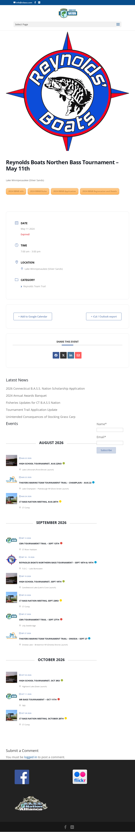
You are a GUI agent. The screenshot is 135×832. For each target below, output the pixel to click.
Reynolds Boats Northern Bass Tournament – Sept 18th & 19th (56, 562)
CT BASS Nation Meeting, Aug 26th (38, 501)
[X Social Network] (63, 355)
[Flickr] (39, 2)
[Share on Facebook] (56, 355)
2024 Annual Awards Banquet (26, 396)
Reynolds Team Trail (34, 286)
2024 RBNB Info (16, 191)
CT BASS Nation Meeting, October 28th (41, 718)
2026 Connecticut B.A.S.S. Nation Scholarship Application (45, 388)
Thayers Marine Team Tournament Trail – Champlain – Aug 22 (55, 482)
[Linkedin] (71, 355)
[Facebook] (35, 2)
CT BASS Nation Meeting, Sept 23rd (39, 600)
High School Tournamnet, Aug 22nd (40, 463)
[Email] (78, 355)
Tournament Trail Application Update (31, 410)
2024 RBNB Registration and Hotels (99, 191)
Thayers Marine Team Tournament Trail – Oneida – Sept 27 (53, 638)
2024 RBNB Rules (38, 191)
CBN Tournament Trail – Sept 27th (39, 619)
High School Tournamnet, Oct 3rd (39, 680)
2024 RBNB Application (64, 191)
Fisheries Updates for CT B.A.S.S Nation (33, 403)
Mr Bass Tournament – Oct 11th (38, 699)
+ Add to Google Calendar (32, 316)
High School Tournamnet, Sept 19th (40, 581)
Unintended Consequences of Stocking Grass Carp (40, 417)
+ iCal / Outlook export (104, 316)
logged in (30, 757)
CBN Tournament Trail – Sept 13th (39, 543)
